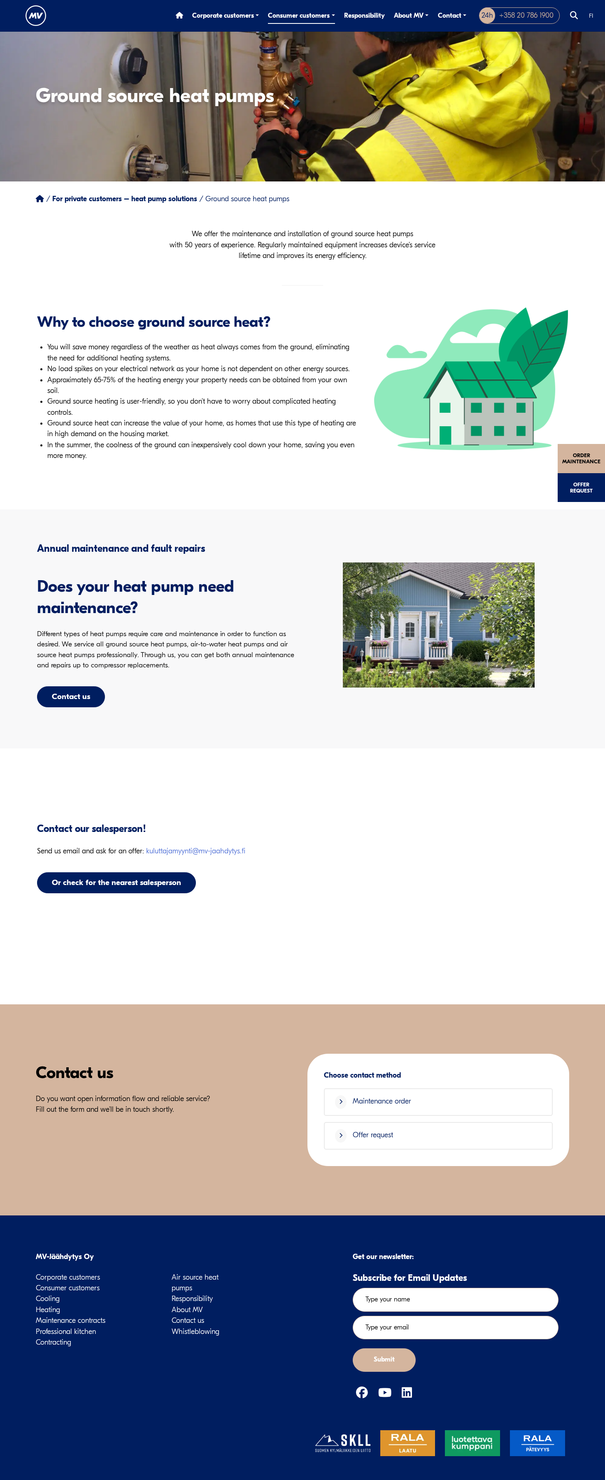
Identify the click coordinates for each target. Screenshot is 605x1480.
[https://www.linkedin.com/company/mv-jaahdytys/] (407, 1393)
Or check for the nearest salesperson (116, 882)
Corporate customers (223, 15)
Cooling (48, 1298)
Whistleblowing (195, 1331)
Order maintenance (581, 458)
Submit (384, 1359)
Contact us (71, 696)
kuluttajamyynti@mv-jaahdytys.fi (195, 851)
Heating (48, 1310)
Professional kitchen (66, 1331)
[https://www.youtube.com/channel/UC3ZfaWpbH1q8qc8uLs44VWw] (386, 1393)
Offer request (581, 487)
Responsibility (364, 15)
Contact (449, 15)
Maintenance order (381, 1101)
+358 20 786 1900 (518, 15)
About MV (409, 15)
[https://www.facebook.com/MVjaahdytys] (364, 1393)
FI (591, 15)
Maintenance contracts (70, 1320)
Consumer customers (299, 15)
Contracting (53, 1342)
